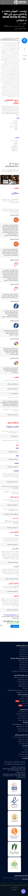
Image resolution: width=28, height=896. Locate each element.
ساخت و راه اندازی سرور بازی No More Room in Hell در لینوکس (10, 93)
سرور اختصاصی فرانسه (22, 718)
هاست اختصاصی (24, 699)
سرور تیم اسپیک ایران (23, 729)
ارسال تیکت (25, 879)
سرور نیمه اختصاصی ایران (22, 714)
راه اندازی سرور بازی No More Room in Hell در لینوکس (10, 69)
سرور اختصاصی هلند (23, 716)
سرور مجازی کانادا (24, 663)
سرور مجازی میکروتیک (22, 682)
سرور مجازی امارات (23, 665)
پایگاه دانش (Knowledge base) (20, 724)
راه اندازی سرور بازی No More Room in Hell (10, 68)
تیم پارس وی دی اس (16, 885)
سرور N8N (25, 688)
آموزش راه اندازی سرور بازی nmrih (10, 45)
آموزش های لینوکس (10, 42)
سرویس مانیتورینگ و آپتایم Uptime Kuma (18, 690)
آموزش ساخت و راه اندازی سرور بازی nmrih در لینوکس (10, 57)
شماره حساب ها (24, 756)
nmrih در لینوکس (15, 44)
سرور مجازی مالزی (23, 667)
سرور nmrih (4, 94)
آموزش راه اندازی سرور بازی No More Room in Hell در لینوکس (10, 49)
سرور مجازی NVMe (23, 686)
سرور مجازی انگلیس (23, 660)
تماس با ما (25, 748)
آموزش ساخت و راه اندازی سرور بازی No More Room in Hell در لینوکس (10, 60)
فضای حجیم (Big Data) (22, 727)
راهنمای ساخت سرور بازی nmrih (11, 76)
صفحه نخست (21, 24)
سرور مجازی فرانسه (23, 652)
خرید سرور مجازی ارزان (22, 679)
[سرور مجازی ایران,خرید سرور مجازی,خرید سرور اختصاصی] (20, 2)
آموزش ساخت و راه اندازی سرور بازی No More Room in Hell (9, 39)
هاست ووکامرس (24, 701)
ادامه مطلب (15, 626)
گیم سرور (5, 42)
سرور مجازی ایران (8, 621)
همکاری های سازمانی (23, 731)
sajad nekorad (12, 96)
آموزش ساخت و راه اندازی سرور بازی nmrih (11, 55)
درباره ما (26, 750)
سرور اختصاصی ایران (23, 712)
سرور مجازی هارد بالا (23, 684)
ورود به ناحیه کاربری (23, 739)
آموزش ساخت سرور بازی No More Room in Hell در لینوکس (10, 54)
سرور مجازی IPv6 (24, 656)
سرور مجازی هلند (24, 650)
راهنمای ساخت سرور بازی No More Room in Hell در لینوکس (9, 79)
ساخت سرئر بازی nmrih (13, 85)
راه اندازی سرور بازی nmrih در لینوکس (10, 67)
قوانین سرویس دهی (23, 754)
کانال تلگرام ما (24, 752)
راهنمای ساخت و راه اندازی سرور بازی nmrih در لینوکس (10, 82)
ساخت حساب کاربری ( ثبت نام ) (20, 737)
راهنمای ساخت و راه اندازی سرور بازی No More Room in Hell (10, 84)
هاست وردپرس (24, 697)
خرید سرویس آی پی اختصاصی (21, 677)
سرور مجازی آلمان (23, 669)
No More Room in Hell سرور (12, 45)
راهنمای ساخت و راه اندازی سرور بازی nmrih (10, 81)
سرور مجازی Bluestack (22, 692)
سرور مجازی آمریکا (23, 654)
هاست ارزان (25, 703)
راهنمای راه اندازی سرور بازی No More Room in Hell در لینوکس (10, 74)
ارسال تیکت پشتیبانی (23, 741)
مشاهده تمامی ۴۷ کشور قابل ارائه (20, 671)
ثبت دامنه (25, 705)
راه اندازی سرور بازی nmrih (9, 66)
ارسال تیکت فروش (23, 743)
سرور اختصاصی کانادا (23, 720)
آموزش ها (16, 42)
